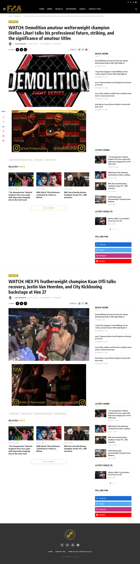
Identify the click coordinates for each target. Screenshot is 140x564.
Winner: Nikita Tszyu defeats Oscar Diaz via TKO (118, 220)
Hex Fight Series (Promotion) (43, 413)
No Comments (46, 44)
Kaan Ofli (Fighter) (60, 413)
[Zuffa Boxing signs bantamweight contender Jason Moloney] (100, 199)
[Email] (3, 135)
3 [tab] (114, 229)
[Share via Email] (25, 49)
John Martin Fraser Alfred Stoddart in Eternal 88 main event (112, 105)
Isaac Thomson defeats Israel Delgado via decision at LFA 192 (113, 83)
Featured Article (50, 160)
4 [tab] (116, 229)
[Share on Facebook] (17, 49)
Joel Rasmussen (20, 44)
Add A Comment (49, 208)
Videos (82, 9)
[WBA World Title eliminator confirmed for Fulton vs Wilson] (48, 179)
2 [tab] (112, 229)
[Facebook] (3, 117)
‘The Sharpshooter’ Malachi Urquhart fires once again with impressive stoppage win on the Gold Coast (20, 196)
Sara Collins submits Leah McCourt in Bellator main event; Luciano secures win (113, 94)
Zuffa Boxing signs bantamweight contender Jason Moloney (119, 199)
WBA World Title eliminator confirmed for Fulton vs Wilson (48, 194)
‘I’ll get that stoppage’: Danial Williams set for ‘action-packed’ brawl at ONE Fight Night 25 (111, 73)
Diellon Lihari (39, 160)
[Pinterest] (3, 131)
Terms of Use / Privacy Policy (80, 551)
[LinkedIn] (3, 126)
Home (41, 9)
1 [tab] (110, 229)
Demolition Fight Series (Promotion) (21, 160)
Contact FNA (95, 9)
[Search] (136, 9)
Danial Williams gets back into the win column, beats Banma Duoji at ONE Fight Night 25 (111, 62)
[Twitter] (3, 122)
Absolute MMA (14, 413)
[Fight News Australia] (14, 9)
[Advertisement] (113, 129)
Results (59, 9)
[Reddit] (3, 140)
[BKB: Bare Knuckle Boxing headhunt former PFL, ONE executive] (76, 179)
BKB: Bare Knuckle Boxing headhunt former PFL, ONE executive (75, 194)
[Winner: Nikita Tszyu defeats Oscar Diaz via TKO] (100, 221)
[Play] (50, 131)
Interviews (71, 9)
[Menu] (4, 9)
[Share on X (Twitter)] (21, 49)
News (49, 9)
